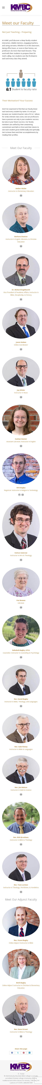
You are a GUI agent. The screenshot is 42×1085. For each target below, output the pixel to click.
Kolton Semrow (21, 553)
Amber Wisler (21, 188)
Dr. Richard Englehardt (21, 290)
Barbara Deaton (20, 236)
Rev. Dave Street (21, 1029)
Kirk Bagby (21, 488)
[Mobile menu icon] (3, 7)
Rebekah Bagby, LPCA (21, 650)
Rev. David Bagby (21, 699)
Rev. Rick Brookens (21, 837)
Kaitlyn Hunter (21, 439)
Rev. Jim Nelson (21, 787)
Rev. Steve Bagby (21, 940)
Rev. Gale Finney (21, 747)
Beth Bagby (21, 983)
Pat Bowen (21, 600)
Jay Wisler (21, 390)
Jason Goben (21, 342)
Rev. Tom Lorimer (21, 885)
